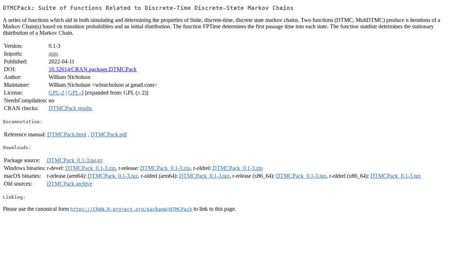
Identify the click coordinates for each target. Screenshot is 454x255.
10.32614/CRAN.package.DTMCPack (93, 69)
